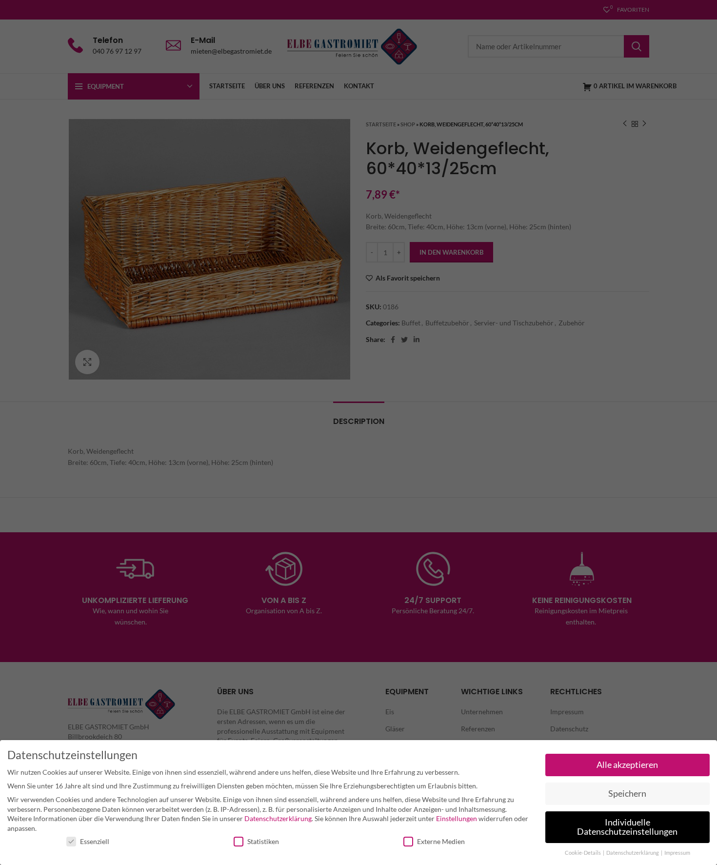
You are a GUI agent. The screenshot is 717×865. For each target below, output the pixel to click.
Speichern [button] (627, 793)
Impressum (677, 853)
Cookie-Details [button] (583, 853)
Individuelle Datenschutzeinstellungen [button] (627, 827)
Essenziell (94, 841)
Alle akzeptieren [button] (627, 765)
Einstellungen (456, 818)
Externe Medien (441, 841)
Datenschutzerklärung (278, 818)
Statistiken (263, 841)
